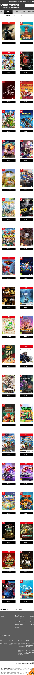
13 (23, 672)
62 (5, 669)
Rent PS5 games (3, 643)
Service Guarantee (20, 621)
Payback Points (19, 624)
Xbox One (20, 641)
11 (21, 668)
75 (24, 669)
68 (14, 669)
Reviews (17, 627)
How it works (18, 619)
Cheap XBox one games (21, 644)
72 (20, 669)
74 (23, 669)
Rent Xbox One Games (21, 651)
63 (7, 669)
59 (1, 669)
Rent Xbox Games (21, 646)
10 (19, 668)
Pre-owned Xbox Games (21, 648)
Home (3, 16)
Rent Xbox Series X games (13, 644)
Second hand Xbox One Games (22, 654)
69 (15, 669)
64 (8, 669)
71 (18, 669)
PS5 (24, 11)
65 (10, 669)
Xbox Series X (12, 641)
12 (22, 668)
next (20, 609)
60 (2, 669)
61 (4, 669)
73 (21, 669)
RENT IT (9, 43)
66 (11, 669)
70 (17, 669)
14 (25, 668)
